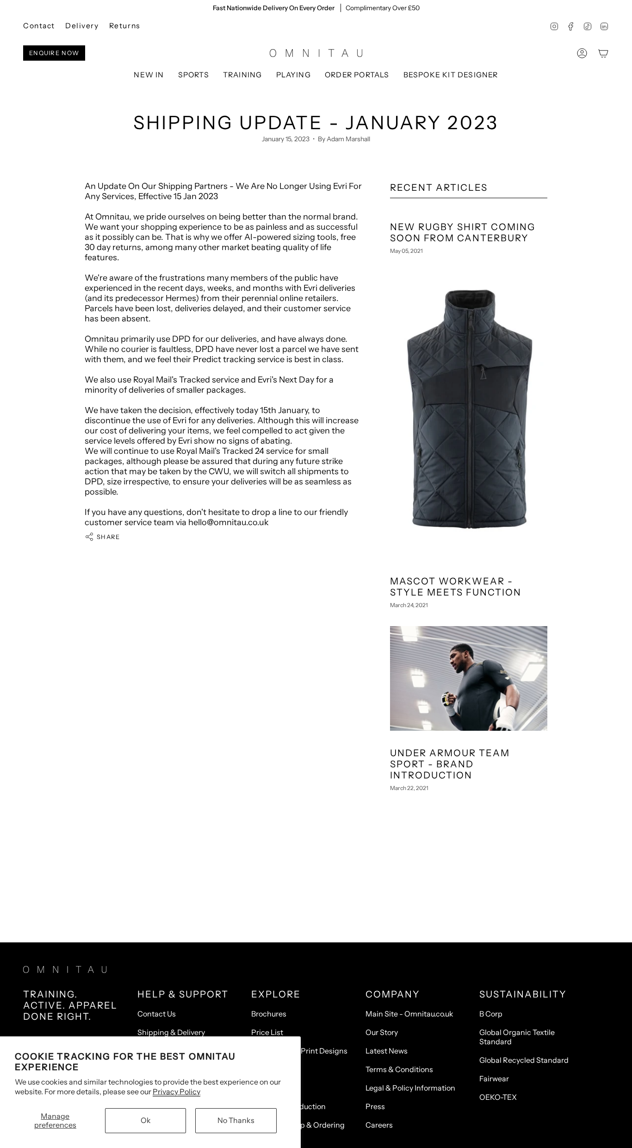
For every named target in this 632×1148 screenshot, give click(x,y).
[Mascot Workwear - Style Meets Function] (468, 414)
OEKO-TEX (498, 1097)
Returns (124, 25)
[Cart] (603, 53)
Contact (39, 25)
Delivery (82, 25)
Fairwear (494, 1078)
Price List (267, 1032)
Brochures (268, 1013)
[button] (193, 75)
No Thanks (235, 1120)
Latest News (387, 1050)
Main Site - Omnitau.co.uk (409, 1013)
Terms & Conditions (399, 1069)
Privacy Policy (176, 1091)
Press (375, 1106)
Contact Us (156, 1013)
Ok (146, 1120)
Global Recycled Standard (524, 1060)
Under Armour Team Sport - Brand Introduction (450, 764)
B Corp (490, 1013)
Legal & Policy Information (410, 1087)
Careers (379, 1124)
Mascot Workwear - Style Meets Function (455, 587)
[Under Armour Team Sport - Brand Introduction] (468, 678)
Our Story (382, 1032)
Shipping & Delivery (171, 1032)
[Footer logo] (64, 969)
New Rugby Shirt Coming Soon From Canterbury (462, 232)
